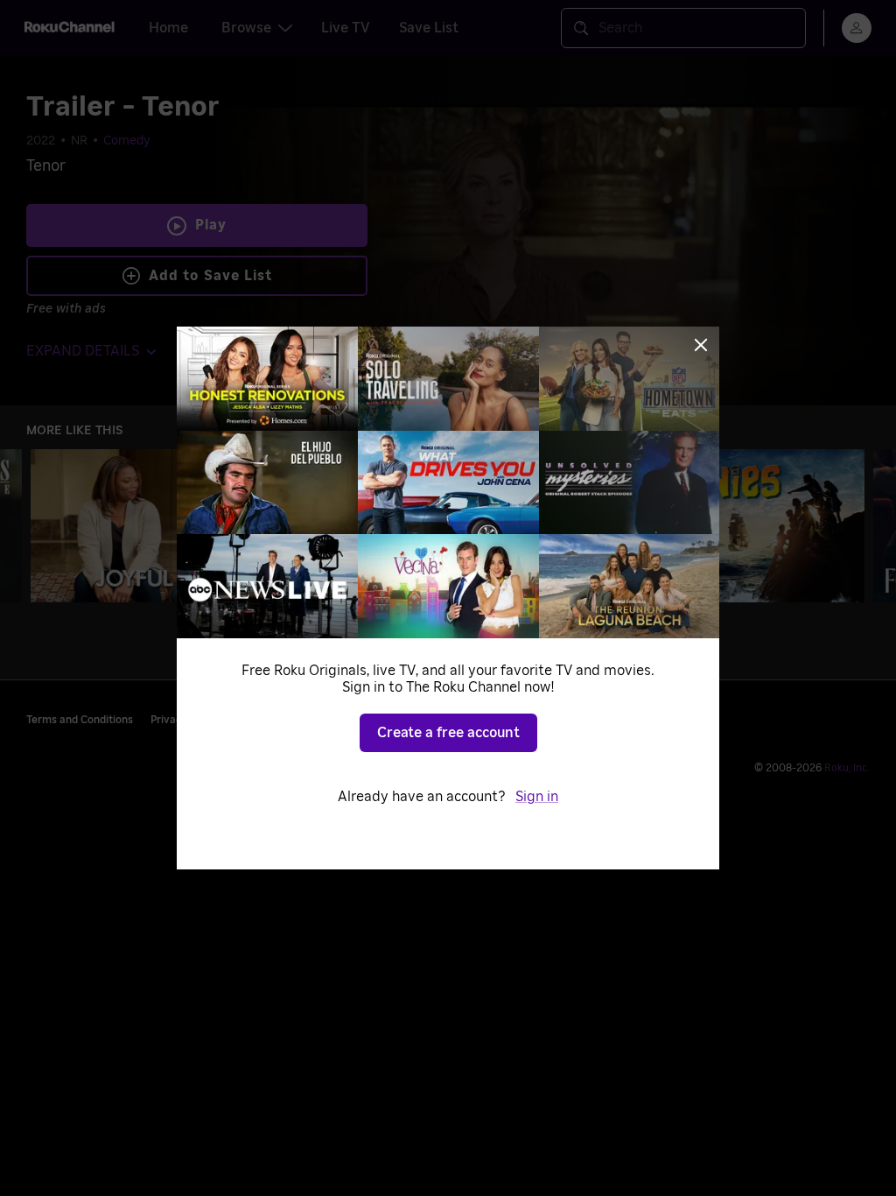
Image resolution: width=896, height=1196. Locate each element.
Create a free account (448, 733)
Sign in (536, 797)
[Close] (701, 345)
